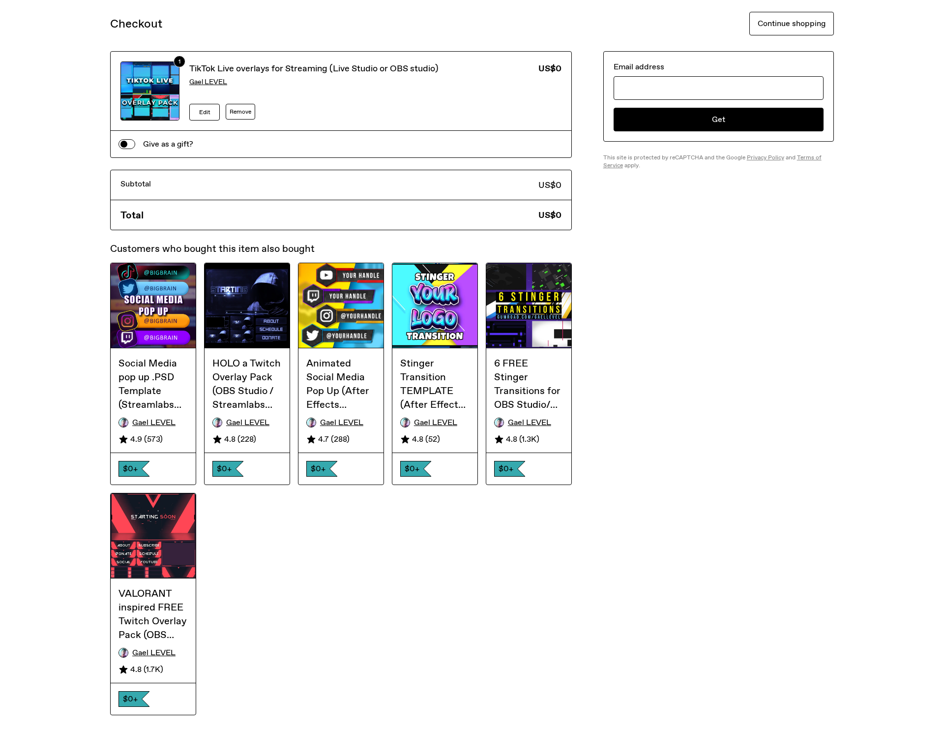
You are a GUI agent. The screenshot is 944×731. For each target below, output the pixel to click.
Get (718, 119)
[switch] (126, 144)
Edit (204, 112)
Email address (639, 66)
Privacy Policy (765, 157)
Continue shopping (792, 23)
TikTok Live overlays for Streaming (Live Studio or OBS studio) (314, 68)
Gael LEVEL (208, 82)
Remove (240, 111)
